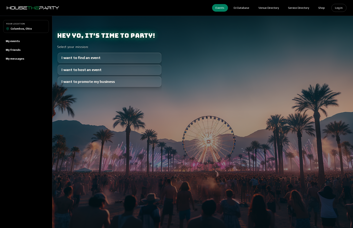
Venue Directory (268, 7)
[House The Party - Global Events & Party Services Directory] (33, 8)
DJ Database (241, 7)
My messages (15, 58)
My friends (13, 49)
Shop (321, 7)
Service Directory (298, 7)
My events (13, 41)
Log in (339, 7)
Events (220, 7)
